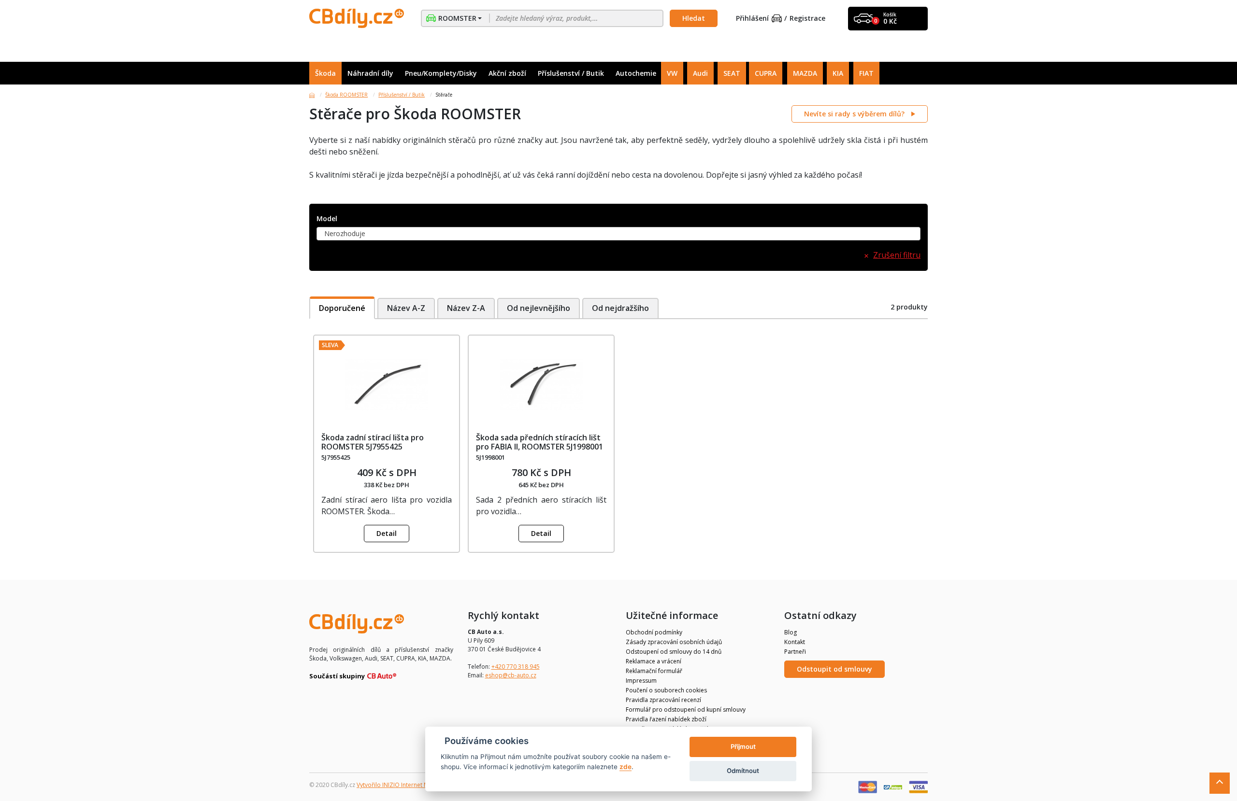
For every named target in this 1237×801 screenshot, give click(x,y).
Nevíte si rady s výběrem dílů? (855, 113)
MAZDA (805, 73)
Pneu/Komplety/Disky (441, 73)
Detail (386, 533)
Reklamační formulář (654, 671)
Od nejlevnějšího (538, 308)
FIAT (866, 73)
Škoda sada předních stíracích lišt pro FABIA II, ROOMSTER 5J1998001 (539, 442)
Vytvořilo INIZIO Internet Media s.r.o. (406, 785)
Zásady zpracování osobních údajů (674, 642)
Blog (790, 632)
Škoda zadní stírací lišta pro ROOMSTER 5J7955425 (372, 442)
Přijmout (743, 746)
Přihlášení (752, 18)
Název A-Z (406, 308)
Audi (700, 73)
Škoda (325, 73)
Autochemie (636, 73)
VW (672, 73)
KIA (838, 73)
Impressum (641, 680)
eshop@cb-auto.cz (510, 675)
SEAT (731, 73)
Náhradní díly (370, 73)
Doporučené (342, 308)
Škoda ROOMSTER (346, 94)
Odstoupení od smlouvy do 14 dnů (673, 651)
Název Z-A (466, 308)
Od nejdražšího (620, 308)
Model (326, 219)
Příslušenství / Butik (571, 73)
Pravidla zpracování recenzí (663, 700)
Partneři (795, 651)
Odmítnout (743, 770)
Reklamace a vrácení (653, 661)
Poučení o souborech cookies (666, 690)
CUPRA (766, 73)
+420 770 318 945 (515, 666)
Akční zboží (507, 73)
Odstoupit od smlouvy (834, 669)
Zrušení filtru (897, 255)
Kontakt (794, 642)
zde (625, 767)
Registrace (807, 18)
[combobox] (618, 233)
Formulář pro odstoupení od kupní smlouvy (686, 709)
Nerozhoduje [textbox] (344, 233)
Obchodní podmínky (654, 632)
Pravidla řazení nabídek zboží (666, 719)
